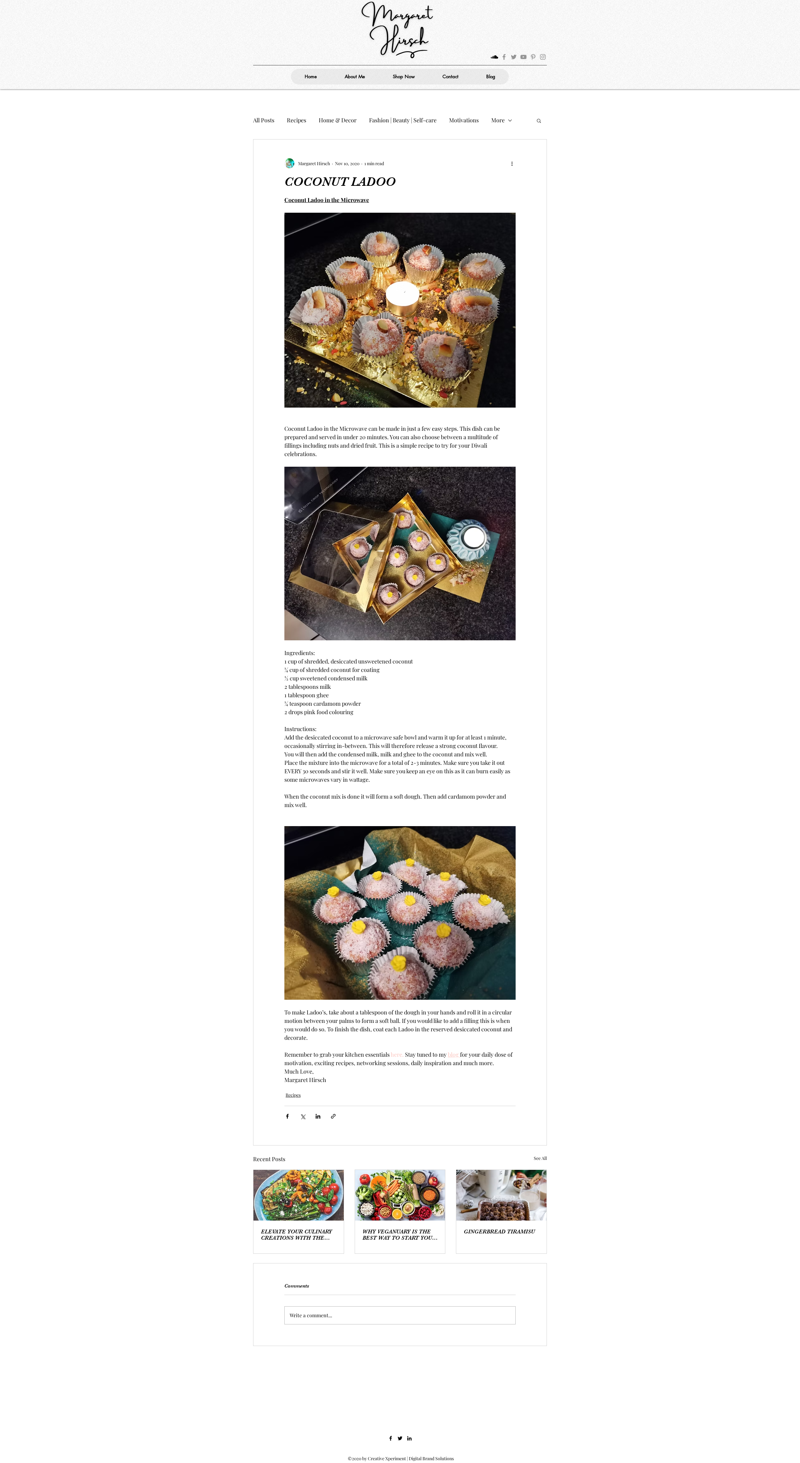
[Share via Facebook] (287, 1116)
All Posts (263, 120)
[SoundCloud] (494, 57)
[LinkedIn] (409, 1438)
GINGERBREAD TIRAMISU (499, 1231)
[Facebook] (504, 57)
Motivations (464, 120)
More (498, 120)
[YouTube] (523, 57)
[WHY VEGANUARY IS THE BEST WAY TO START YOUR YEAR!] (400, 1195)
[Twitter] (514, 57)
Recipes (296, 120)
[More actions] (512, 163)
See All (540, 1158)
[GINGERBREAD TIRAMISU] (501, 1195)
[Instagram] (543, 57)
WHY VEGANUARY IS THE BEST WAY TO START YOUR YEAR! (399, 1234)
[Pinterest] (533, 57)
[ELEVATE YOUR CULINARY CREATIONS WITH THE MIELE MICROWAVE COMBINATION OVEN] (298, 1195)
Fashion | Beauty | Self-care (403, 120)
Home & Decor (338, 120)
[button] (539, 120)
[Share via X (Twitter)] (303, 1116)
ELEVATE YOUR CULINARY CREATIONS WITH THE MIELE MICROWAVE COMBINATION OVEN (296, 1234)
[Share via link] (333, 1116)
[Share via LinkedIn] (318, 1116)
